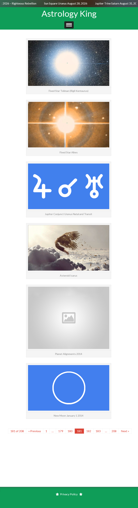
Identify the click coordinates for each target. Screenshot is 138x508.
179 (60, 431)
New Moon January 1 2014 (68, 415)
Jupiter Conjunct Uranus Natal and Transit (68, 214)
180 (70, 431)
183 (98, 431)
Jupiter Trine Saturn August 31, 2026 (115, 3)
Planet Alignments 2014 (68, 353)
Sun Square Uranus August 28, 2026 (63, 3)
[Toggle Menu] (69, 25)
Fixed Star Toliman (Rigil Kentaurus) (68, 90)
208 (114, 431)
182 (88, 431)
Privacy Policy (69, 494)
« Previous (34, 431)
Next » (125, 431)
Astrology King (69, 13)
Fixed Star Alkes (69, 152)
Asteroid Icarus (68, 275)
